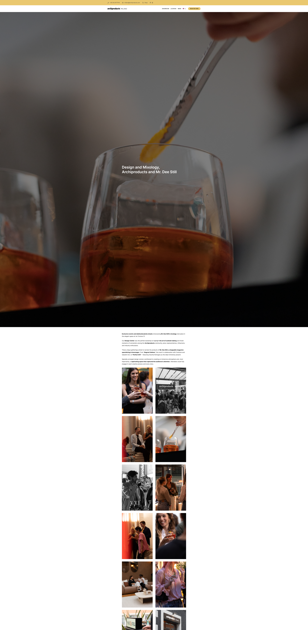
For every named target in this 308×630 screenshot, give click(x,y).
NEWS (179, 8)
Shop (146, 2)
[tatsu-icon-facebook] (150, 2)
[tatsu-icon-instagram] (152, 2)
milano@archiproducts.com (132, 2)
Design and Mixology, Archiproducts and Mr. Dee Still (149, 169)
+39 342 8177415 (115, 2)
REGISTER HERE (194, 8)
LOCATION (173, 8)
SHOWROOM (165, 8)
